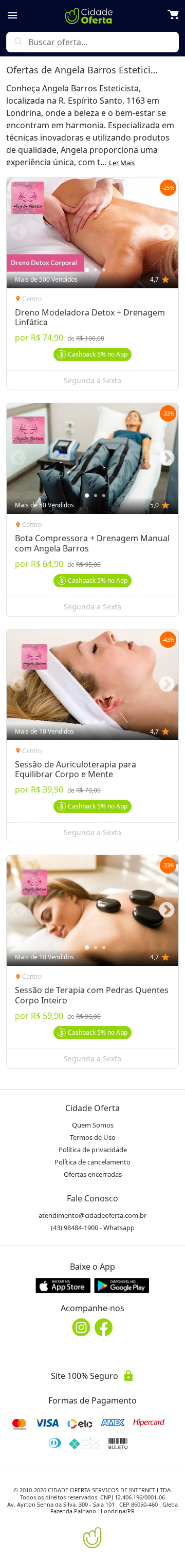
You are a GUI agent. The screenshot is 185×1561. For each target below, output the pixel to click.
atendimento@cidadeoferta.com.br (92, 1215)
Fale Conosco (92, 1198)
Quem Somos (93, 1125)
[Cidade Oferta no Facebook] (104, 1327)
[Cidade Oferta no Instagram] (81, 1327)
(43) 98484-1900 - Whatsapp (93, 1227)
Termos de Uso (93, 1137)
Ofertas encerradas (93, 1174)
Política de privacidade (93, 1149)
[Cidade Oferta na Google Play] (122, 1285)
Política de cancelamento (92, 1162)
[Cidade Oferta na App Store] (63, 1285)
